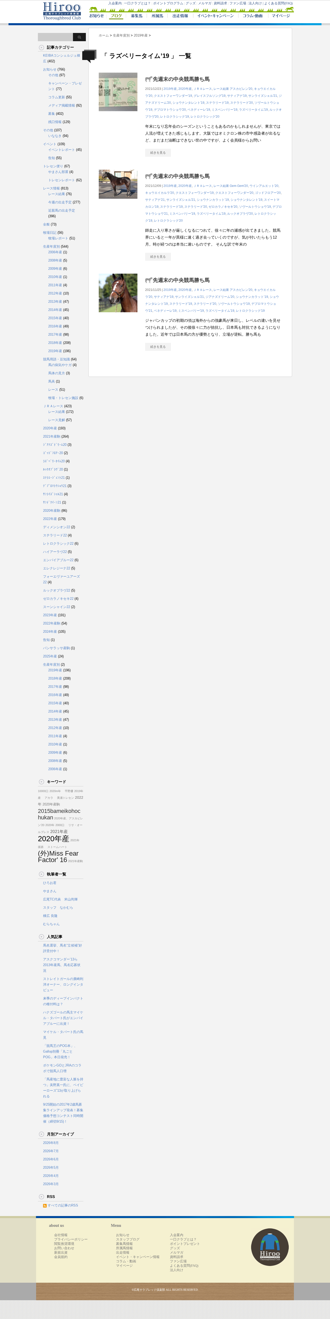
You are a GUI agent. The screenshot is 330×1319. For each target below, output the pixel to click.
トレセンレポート (61, 180)
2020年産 (185, 89)
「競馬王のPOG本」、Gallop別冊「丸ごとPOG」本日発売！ (60, 1051)
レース (53, 390)
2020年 (49, 825)
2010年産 (55, 277)
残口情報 (55, 122)
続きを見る (158, 152)
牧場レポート (58, 238)
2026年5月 (51, 1167)
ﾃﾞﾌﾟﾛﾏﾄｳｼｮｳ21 (55, 486)
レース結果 (221, 89)
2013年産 (55, 301)
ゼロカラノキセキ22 (58, 599)
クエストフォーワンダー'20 (234, 193)
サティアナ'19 (237, 96)
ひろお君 (49, 883)
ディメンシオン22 (56, 527)
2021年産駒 (51, 436)
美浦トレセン (64, 797)
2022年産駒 (51, 623)
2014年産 (55, 310)
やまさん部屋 (58, 172)
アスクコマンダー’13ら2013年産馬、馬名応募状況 (61, 965)
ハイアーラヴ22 (55, 552)
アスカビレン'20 (241, 89)
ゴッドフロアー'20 (268, 193)
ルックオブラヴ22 (56, 590)
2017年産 (55, 334)
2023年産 (50, 615)
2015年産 (55, 318)
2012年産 (55, 293)
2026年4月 (51, 1176)
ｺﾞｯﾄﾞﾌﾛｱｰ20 (53, 453)
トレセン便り (53, 166)
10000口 (43, 791)
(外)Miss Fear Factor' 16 (58, 856)
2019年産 (170, 89)
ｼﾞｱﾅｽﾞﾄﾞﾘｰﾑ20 (55, 445)
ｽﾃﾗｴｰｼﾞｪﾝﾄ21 (54, 478)
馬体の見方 (56, 373)
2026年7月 (51, 1151)
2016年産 (55, 326)
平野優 (67, 791)
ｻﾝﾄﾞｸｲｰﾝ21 (52, 502)
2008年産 (55, 260)
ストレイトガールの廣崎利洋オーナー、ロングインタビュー (63, 984)
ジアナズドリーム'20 (219, 297)
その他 (53, 75)
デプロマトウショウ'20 (170, 109)
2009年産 (55, 269)
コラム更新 (56, 97)
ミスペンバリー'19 (224, 109)
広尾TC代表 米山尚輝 (60, 899)
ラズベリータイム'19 (253, 109)
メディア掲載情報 (61, 105)
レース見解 (56, 420)
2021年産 (59, 831)
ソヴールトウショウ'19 (255, 207)
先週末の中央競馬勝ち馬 (181, 79)
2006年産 (55, 252)
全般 (46, 224)
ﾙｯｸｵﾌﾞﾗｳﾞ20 (53, 469)
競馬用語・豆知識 (56, 359)
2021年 (74, 840)
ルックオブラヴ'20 (240, 213)
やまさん (49, 891)
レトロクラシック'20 (205, 116)
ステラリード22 (55, 535)
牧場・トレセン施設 (63, 398)
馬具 (51, 381)
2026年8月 (51, 1143)
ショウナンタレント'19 (188, 103)
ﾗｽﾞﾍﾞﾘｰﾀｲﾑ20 (54, 461)
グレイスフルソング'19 (210, 96)
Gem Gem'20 (239, 186)
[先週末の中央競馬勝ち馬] (118, 114)
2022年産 (50, 519)
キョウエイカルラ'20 (159, 193)
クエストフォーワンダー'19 (173, 96)
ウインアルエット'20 (264, 186)
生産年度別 (51, 246)
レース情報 (51, 188)
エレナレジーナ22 (56, 568)
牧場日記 (49, 233)
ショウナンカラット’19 (213, 200)
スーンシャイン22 (56, 607)
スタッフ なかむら (58, 907)
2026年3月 (51, 1184)
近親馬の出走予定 (61, 210)
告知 (51, 158)
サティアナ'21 (155, 200)
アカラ (47, 797)
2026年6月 (51, 1159)
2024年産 (50, 632)
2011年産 (55, 285)
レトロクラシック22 (58, 543)
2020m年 (55, 791)
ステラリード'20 (241, 103)
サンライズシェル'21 (262, 96)
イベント (49, 144)
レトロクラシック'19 (174, 116)
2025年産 (50, 656)
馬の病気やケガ (60, 365)
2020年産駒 (51, 511)
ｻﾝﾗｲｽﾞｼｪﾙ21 (53, 494)
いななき (55, 136)
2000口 (59, 825)
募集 (51, 114)
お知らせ (49, 69)
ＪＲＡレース (202, 89)
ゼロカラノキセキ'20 (223, 207)
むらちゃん (51, 924)
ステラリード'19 (217, 103)
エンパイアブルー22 (58, 560)
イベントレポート (61, 150)
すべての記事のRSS (63, 1205)
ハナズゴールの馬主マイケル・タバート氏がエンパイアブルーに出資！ (63, 1018)
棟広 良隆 (50, 916)
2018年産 (55, 343)
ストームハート (56, 846)
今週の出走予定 (60, 202)
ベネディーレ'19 (198, 109)
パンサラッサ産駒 (56, 648)
